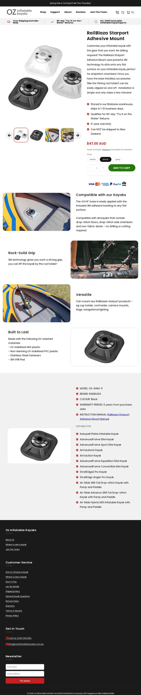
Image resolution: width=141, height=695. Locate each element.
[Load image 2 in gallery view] (36, 135)
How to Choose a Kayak (17, 572)
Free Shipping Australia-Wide (26, 21)
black (106, 159)
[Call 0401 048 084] (117, 12)
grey (119, 160)
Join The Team (98, 12)
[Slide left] (9, 135)
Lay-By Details (12, 586)
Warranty (10, 606)
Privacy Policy (12, 615)
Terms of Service (14, 610)
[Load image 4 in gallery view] (68, 135)
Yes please (25, 681)
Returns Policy (12, 601)
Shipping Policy (13, 591)
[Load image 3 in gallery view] (52, 135)
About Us (10, 539)
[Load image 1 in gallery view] (21, 135)
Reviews (81, 12)
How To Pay (11, 581)
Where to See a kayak (16, 577)
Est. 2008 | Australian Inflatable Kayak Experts (113, 21)
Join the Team (13, 549)
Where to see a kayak (16, 544)
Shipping (106, 149)
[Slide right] (77, 135)
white (94, 160)
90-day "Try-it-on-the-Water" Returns (69, 21)
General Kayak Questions (18, 596)
